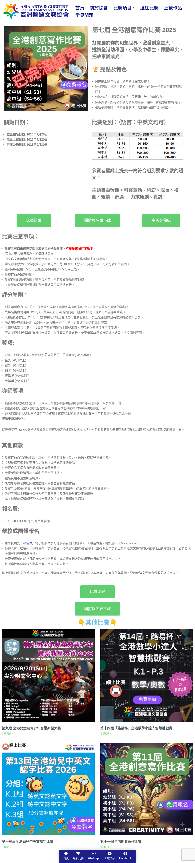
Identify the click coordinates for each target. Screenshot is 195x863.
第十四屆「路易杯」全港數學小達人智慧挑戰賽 (136, 728)
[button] (134, 7)
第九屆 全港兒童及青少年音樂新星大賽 (31, 728)
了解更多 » (7, 733)
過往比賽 (149, 7)
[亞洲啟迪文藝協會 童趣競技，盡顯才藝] (36, 11)
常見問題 (84, 15)
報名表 (27, 543)
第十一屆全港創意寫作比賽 (120, 842)
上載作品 (173, 7)
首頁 (79, 7)
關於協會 (99, 7)
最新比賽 (78, 858)
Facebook (125, 858)
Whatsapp (94, 858)
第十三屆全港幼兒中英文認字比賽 (27, 842)
